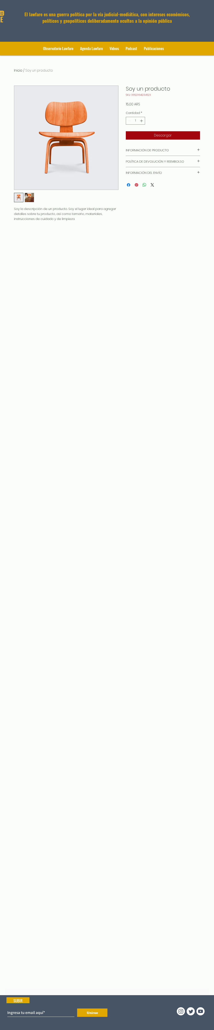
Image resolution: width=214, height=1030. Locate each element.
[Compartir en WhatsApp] (144, 184)
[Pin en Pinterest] (136, 184)
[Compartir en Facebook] (128, 184)
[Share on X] (152, 184)
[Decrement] (129, 120)
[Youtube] (200, 1011)
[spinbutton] (135, 120)
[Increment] (141, 120)
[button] (153, 48)
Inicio (18, 70)
